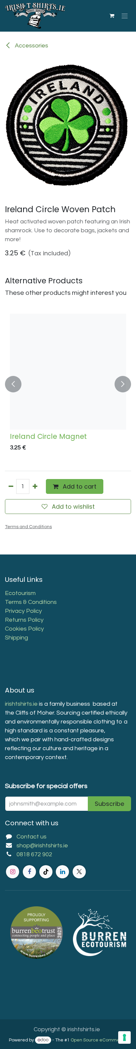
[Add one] (35, 486)
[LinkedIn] (62, 871)
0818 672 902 (34, 854)
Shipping (16, 638)
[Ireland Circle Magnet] (68, 372)
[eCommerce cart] (112, 16)
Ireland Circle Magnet (48, 436)
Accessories (31, 46)
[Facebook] (29, 871)
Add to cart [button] (78, 486)
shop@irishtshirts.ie (42, 845)
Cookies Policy (24, 629)
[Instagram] (12, 871)
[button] (13, 384)
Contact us (32, 837)
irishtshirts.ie (21, 704)
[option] (68, 384)
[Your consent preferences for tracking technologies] (124, 1037)
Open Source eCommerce (99, 1040)
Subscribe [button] (109, 804)
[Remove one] (11, 486)
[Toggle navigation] (124, 15)
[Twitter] (79, 871)
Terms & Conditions (31, 602)
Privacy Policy (23, 611)
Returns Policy (24, 620)
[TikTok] (45, 871)
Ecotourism (21, 593)
